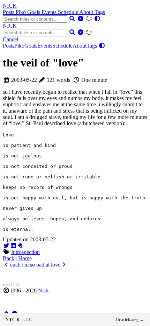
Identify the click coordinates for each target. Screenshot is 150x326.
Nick (43, 290)
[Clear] (81, 19)
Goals (34, 12)
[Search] (73, 19)
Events (50, 12)
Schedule (68, 12)
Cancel (10, 39)
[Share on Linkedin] (13, 246)
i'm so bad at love (41, 265)
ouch (15, 265)
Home (25, 258)
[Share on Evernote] (20, 246)
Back (8, 258)
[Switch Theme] (97, 19)
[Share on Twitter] (6, 246)
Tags (100, 12)
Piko (21, 12)
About (87, 12)
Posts (9, 12)
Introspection (25, 252)
